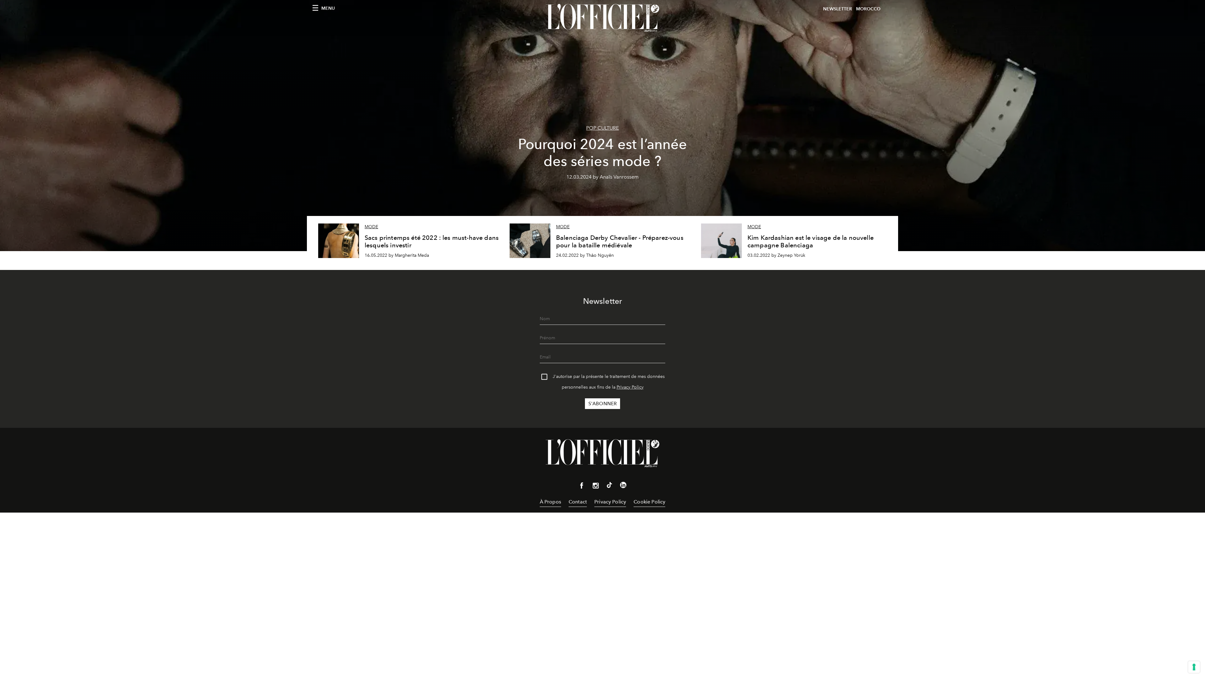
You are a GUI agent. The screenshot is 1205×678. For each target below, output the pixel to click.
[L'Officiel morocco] (602, 18)
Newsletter (837, 9)
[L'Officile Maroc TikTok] (609, 486)
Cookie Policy (649, 502)
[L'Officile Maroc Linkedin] (623, 486)
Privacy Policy (630, 387)
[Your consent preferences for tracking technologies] (1194, 667)
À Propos (550, 502)
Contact (578, 502)
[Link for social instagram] (595, 487)
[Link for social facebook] (582, 487)
